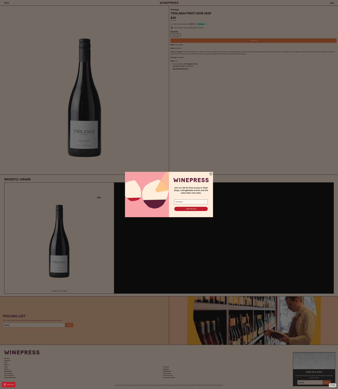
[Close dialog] (210, 174)
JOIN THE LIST (191, 209)
